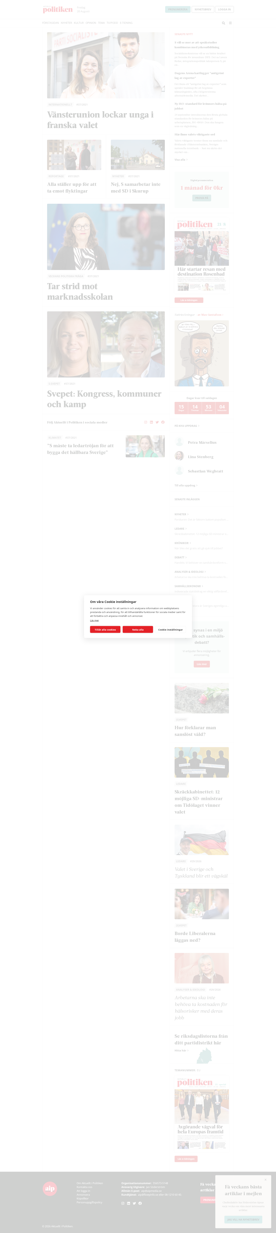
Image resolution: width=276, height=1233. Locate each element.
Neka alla (138, 629)
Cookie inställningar (170, 629)
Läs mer (94, 620)
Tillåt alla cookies (105, 629)
